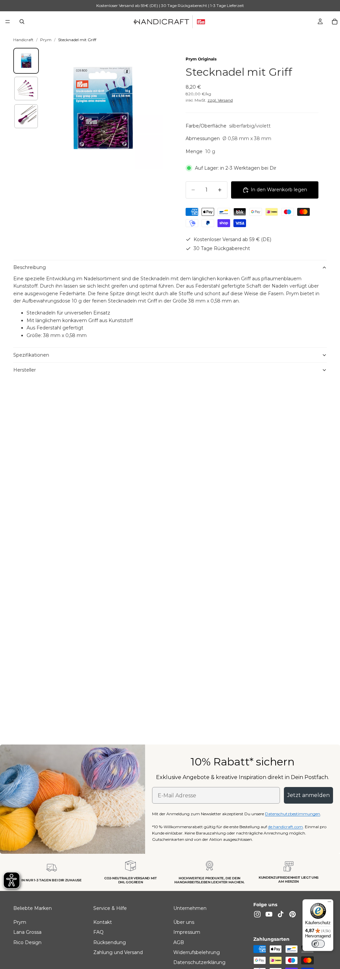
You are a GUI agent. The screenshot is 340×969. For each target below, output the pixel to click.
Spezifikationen (31, 355)
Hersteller (24, 370)
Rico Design (27, 942)
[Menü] (7, 21)
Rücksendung (109, 942)
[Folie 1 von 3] (26, 61)
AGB (178, 942)
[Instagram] (257, 914)
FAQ (98, 932)
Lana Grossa (27, 932)
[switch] (318, 944)
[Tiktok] (281, 914)
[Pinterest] (293, 914)
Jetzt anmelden (308, 795)
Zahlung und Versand (118, 952)
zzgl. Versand (220, 100)
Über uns (183, 922)
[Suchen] (22, 21)
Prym (45, 39)
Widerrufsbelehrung (196, 952)
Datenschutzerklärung (199, 962)
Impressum (186, 932)
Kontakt (102, 922)
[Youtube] (269, 914)
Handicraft (23, 39)
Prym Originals (201, 58)
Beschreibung (29, 267)
